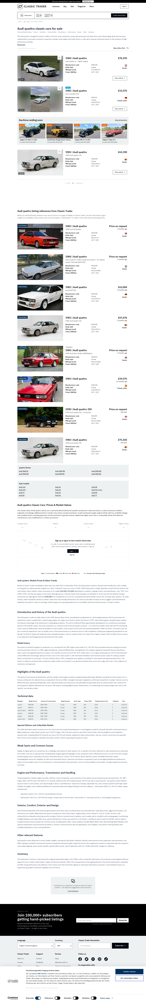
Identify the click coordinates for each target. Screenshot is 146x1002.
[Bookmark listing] (59, 58)
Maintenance (62, 32)
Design (79, 32)
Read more (21, 45)
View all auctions (121, 120)
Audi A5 (58, 493)
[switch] (57, 998)
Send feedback (73, 891)
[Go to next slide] (125, 133)
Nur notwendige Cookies (129, 978)
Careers (20, 962)
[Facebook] (80, 959)
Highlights (42, 32)
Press (19, 966)
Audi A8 (94, 487)
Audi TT (94, 495)
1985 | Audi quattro (76, 90)
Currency (59, 940)
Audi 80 (22, 495)
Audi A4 (58, 490)
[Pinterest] (93, 959)
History (35, 32)
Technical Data (51, 32)
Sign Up (72, 555)
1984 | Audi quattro (76, 58)
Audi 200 (22, 490)
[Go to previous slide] (21, 133)
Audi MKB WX (96, 474)
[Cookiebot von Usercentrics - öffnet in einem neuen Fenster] (13, 998)
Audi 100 (22, 487)
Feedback (39, 962)
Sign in (124, 6)
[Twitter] (86, 959)
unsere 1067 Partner (39, 973)
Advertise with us (61, 962)
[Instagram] (99, 959)
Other (85, 32)
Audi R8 (94, 493)
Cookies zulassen (129, 971)
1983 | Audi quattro (76, 152)
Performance (72, 32)
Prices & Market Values (24, 32)
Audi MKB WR (96, 471)
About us (20, 959)
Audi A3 (58, 487)
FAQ (37, 966)
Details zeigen (105, 998)
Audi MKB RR (59, 474)
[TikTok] (106, 959)
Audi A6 (58, 495)
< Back (19, 21)
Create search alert (119, 15)
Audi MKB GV (23, 471)
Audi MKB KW (24, 474)
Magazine (82, 6)
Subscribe (123, 920)
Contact (39, 959)
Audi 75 (22, 493)
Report (68, 87)
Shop (57, 959)
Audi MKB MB (60, 471)
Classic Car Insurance (63, 966)
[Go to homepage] (31, 6)
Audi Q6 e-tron (97, 490)
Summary (91, 32)
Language (21, 940)
